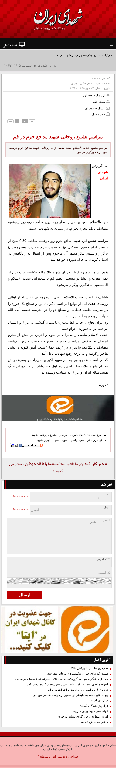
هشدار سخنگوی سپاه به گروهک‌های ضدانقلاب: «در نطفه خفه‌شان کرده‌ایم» (61, 679)
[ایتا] (58, 408)
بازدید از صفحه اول (94, 95)
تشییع (53, 434)
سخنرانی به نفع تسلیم (94, 721)
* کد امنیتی (103, 559)
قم (88, 440)
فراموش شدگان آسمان (94, 705)
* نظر (106, 520)
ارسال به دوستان (95, 108)
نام (108, 494)
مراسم (63, 434)
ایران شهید (43, 440)
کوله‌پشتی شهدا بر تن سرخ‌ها (90, 711)
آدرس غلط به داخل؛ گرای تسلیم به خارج (83, 716)
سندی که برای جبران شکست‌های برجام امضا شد (77, 673)
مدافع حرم (99, 440)
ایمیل (107, 507)
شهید (64, 440)
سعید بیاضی (77, 440)
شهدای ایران (78, 434)
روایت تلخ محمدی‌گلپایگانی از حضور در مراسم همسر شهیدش (70, 695)
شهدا (55, 440)
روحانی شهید (39, 434)
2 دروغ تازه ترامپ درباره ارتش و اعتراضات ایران (78, 689)
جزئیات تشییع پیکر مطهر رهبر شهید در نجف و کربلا (78, 55)
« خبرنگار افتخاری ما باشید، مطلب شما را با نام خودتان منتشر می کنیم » (58, 467)
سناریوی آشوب (98, 700)
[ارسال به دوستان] (108, 108)
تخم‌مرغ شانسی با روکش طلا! (89, 668)
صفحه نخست (101, 83)
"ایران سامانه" (47, 756)
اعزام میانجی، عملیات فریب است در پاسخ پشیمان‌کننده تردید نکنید (67, 684)
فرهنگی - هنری (80, 83)
